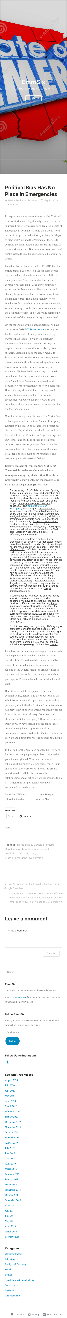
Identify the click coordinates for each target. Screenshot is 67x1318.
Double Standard (44, 844)
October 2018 (12, 1194)
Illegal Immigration (16, 849)
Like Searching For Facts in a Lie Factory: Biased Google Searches (32, 886)
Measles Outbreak (39, 849)
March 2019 (11, 1168)
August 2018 (11, 1205)
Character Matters (13, 1253)
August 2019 (11, 1142)
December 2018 (13, 1184)
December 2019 (13, 1121)
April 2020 (10, 1101)
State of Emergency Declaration (24, 857)
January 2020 (11, 1116)
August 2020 (11, 1080)
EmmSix (33, 82)
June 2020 (10, 1090)
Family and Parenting (15, 1264)
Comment (51, 953)
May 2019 (10, 1158)
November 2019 (13, 1127)
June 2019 (10, 1153)
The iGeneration (13, 1295)
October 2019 (12, 1132)
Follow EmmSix (14, 1014)
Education (10, 1259)
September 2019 (13, 1137)
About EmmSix (18, 997)
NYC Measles (27, 853)
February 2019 (12, 1174)
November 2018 (13, 1189)
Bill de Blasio (24, 844)
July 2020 (10, 1085)
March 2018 (11, 1231)
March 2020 (11, 1106)
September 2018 (13, 1200)
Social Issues (30, 200)
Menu (35, 98)
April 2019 (10, 1163)
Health (11, 200)
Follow (12, 1041)
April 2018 (10, 1226)
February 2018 (12, 1236)
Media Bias (11, 853)
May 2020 (10, 1095)
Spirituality (10, 1290)
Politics (19, 200)
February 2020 (12, 1111)
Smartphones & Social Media (19, 1280)
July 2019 (10, 1148)
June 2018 (10, 1215)
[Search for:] (21, 971)
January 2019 (11, 1179)
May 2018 (10, 1221)
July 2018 (10, 1210)
